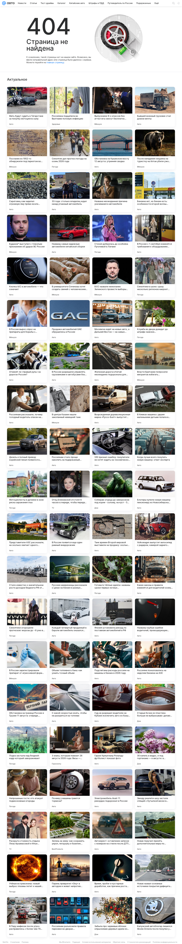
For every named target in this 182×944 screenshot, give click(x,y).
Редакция (76, 942)
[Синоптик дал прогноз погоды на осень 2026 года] (70, 150)
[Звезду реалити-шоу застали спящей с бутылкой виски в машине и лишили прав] (155, 789)
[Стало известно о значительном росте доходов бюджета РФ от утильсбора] (27, 576)
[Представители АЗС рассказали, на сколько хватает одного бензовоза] (27, 533)
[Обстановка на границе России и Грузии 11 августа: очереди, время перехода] (27, 704)
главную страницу (55, 62)
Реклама (25, 942)
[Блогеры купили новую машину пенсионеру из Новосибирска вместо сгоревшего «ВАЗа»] (155, 491)
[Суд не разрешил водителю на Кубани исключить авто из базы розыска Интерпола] (112, 704)
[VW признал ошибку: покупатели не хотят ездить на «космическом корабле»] (112, 448)
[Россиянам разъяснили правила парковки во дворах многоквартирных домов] (70, 917)
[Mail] (4, 3)
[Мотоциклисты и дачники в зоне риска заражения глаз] (27, 491)
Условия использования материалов (96, 942)
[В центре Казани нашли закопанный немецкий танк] (70, 405)
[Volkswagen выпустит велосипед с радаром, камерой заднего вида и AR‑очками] (155, 533)
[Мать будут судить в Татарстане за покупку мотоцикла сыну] (27, 107)
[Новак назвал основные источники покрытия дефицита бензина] (155, 874)
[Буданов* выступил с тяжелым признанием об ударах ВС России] (27, 235)
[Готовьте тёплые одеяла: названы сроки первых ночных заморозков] (112, 576)
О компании (15, 942)
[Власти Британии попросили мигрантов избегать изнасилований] (155, 363)
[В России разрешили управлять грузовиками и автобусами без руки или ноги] (70, 363)
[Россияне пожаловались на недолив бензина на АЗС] (155, 661)
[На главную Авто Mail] (10, 3)
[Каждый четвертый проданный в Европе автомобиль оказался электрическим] (70, 619)
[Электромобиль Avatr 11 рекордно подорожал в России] (112, 789)
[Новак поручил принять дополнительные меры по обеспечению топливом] (155, 832)
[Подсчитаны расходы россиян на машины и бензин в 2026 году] (112, 661)
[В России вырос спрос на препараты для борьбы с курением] (27, 320)
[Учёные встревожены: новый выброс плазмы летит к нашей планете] (27, 874)
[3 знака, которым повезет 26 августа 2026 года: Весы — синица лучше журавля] (70, 747)
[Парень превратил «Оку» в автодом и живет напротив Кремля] (70, 874)
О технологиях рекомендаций (139, 942)
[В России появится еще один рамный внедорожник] (70, 533)
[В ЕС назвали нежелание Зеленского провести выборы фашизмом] (112, 277)
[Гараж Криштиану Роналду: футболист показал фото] (112, 747)
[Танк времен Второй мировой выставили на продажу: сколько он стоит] (112, 533)
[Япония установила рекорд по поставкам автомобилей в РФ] (112, 619)
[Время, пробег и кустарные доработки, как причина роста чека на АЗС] (112, 874)
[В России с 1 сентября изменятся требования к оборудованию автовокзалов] (155, 235)
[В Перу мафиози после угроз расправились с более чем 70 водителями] (27, 917)
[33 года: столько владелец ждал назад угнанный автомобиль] (70, 192)
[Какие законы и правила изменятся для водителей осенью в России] (155, 576)
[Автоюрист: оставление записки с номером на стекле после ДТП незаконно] (112, 832)
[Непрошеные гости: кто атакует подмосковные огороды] (27, 789)
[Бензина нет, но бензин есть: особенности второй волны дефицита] (155, 192)
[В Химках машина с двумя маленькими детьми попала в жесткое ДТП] (155, 405)
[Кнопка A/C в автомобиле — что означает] (27, 277)
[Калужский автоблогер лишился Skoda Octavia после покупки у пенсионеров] (155, 917)
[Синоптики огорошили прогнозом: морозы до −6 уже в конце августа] (27, 619)
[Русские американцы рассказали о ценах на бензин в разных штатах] (70, 576)
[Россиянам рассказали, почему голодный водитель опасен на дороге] (27, 405)
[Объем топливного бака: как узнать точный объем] (70, 661)
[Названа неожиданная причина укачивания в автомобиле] (112, 192)
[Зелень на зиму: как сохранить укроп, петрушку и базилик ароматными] (70, 832)
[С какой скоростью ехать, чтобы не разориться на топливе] (70, 704)
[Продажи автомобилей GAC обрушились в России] (70, 320)
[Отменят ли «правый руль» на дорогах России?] (27, 363)
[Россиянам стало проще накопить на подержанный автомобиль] (70, 448)
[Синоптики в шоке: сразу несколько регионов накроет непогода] (155, 277)
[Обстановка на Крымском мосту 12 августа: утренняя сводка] (112, 150)
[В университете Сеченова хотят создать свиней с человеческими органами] (70, 277)
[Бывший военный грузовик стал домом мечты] (155, 107)
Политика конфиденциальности (165, 942)
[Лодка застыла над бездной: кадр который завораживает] (27, 747)
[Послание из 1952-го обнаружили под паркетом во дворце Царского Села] (27, 150)
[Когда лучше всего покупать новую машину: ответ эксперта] (155, 448)
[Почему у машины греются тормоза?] (70, 789)
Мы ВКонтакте (64, 942)
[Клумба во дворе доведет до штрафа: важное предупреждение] (155, 320)
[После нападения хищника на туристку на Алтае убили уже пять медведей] (155, 150)
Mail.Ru (5, 942)
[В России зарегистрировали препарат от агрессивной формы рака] (27, 661)
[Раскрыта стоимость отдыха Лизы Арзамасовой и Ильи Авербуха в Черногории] (27, 832)
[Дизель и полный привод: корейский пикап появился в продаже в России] (27, 448)
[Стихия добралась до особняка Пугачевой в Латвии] (112, 235)
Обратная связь (119, 942)
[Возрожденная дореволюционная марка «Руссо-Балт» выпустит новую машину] (112, 405)
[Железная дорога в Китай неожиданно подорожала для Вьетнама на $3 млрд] (112, 363)
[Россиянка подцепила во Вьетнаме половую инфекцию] (70, 107)
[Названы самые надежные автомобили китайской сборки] (70, 235)
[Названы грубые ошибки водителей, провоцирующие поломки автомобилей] (155, 619)
